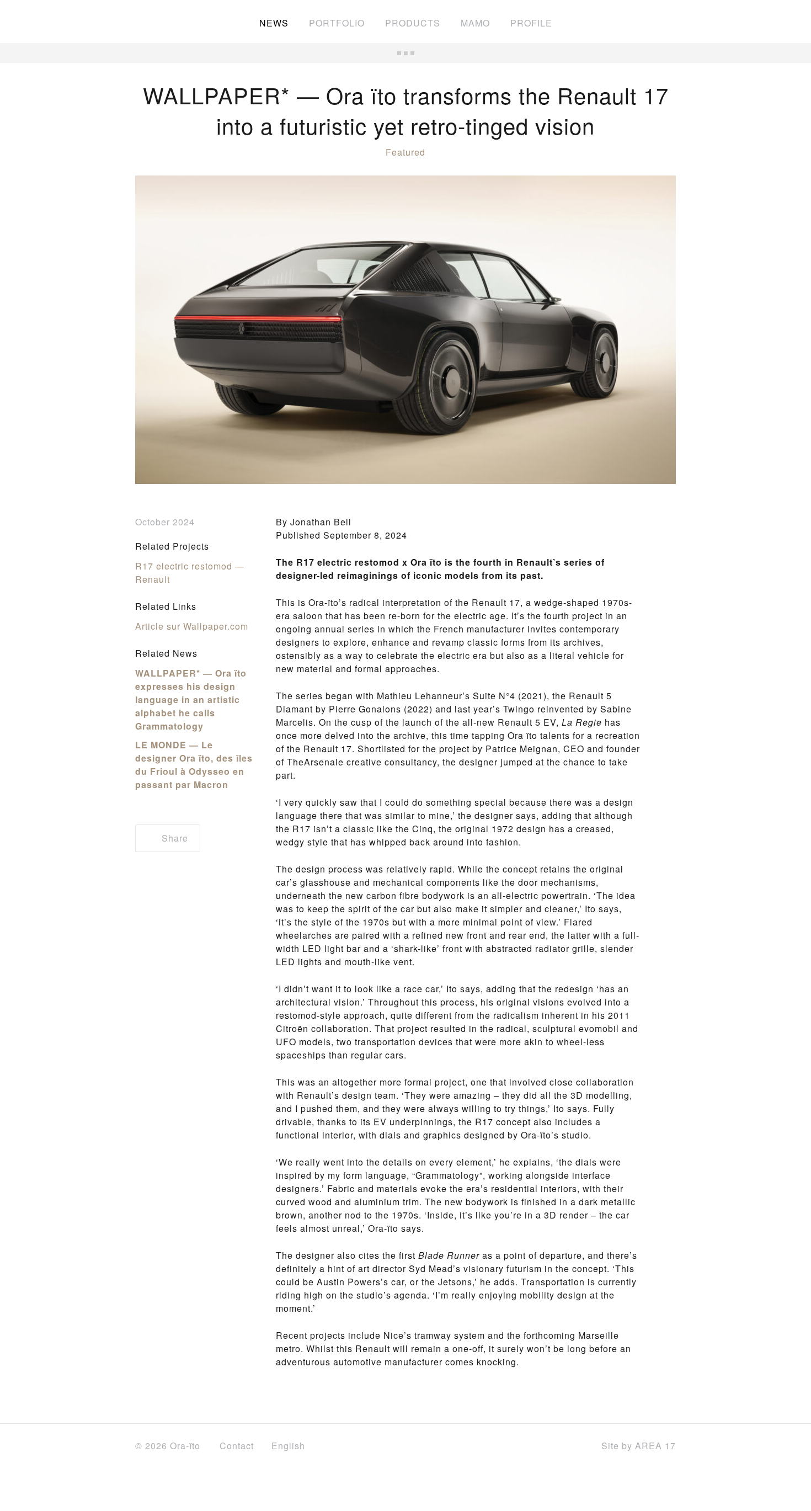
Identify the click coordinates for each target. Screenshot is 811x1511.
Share (173, 838)
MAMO (475, 23)
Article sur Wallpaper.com (191, 626)
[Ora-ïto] (165, 21)
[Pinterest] (573, 1446)
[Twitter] (545, 1446)
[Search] (671, 22)
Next (648, 330)
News (274, 23)
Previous (163, 330)
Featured (405, 152)
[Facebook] (520, 1446)
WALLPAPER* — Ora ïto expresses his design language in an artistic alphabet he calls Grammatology (191, 699)
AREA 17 (655, 1445)
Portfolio (337, 23)
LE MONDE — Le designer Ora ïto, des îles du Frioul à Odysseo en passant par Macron (194, 764)
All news (405, 53)
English (289, 1445)
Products (412, 23)
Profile (531, 23)
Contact (237, 1445)
